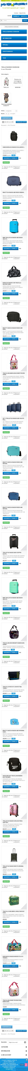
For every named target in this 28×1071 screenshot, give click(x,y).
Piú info (26, 1065)
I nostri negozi (8, 51)
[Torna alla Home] (2, 27)
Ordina (2, 110)
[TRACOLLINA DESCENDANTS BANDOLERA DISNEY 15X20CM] (14, 632)
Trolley (6, 87)
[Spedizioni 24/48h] (14, 0)
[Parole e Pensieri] (14, 5)
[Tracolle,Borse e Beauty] (6, 98)
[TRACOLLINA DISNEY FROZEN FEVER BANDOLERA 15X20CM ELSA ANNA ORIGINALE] (14, 989)
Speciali (5, 45)
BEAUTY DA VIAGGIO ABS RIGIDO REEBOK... (14, 192)
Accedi (9, 15)
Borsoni (17, 87)
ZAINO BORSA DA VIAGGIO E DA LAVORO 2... (14, 147)
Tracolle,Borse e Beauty (6, 105)
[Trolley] (6, 81)
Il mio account (6, 1055)
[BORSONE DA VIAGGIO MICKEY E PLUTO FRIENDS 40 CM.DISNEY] (14, 945)
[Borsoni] (18, 81)
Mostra (2, 113)
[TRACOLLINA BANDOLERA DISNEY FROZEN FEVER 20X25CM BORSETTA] (14, 362)
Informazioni (7, 38)
